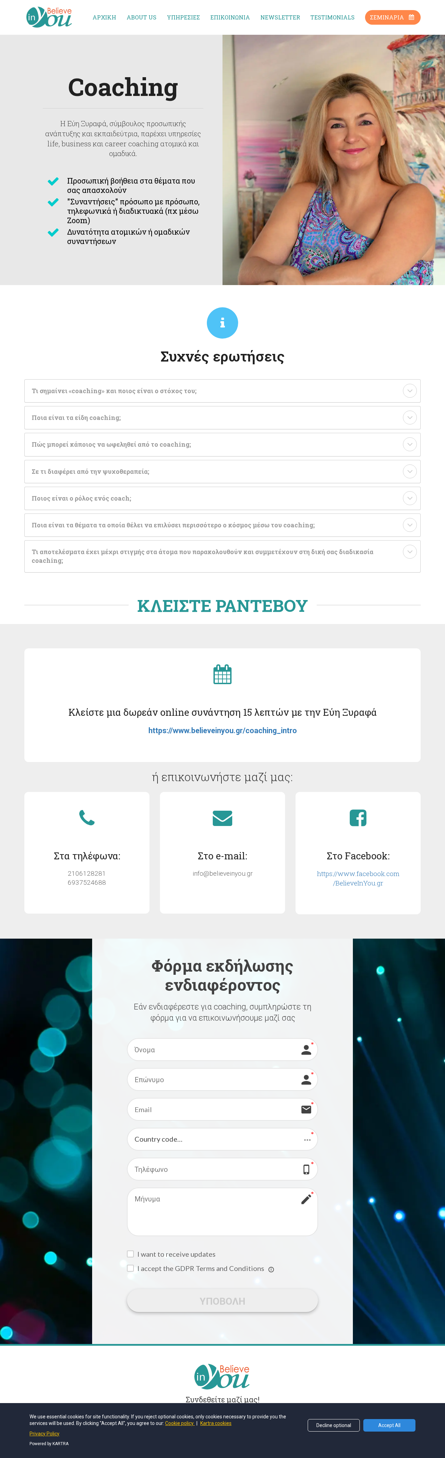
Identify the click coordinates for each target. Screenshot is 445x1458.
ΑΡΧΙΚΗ (104, 17)
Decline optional (333, 1425)
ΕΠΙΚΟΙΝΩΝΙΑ (230, 17)
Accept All (389, 1425)
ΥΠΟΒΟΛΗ (222, 1301)
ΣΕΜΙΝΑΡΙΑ (387, 17)
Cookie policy (180, 1423)
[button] (410, 391)
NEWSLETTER (280, 17)
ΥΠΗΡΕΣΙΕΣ (183, 17)
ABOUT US (141, 17)
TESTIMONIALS (332, 17)
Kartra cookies (216, 1423)
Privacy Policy (44, 1433)
